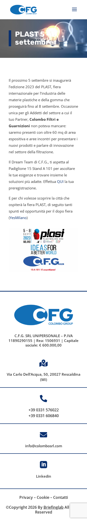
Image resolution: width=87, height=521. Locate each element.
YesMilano (18, 217)
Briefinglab (54, 507)
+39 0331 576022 (44, 410)
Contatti (60, 497)
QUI (60, 181)
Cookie (43, 497)
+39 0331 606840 (44, 415)
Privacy (26, 497)
